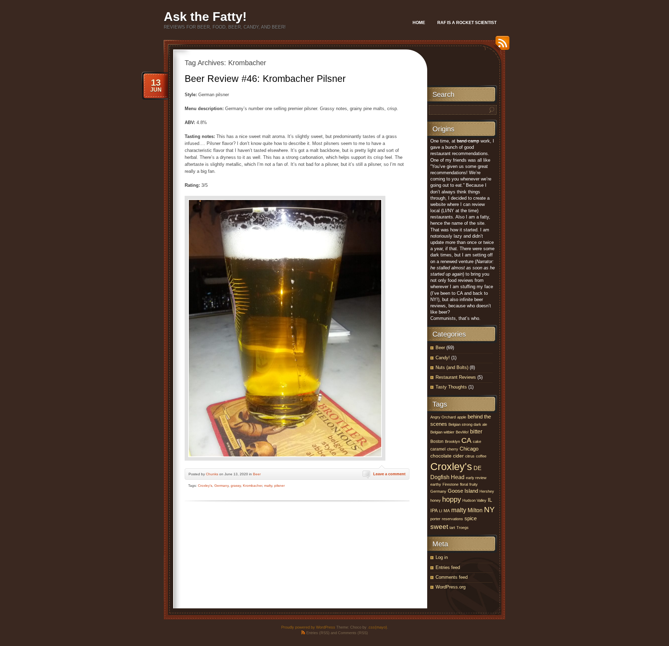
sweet (439, 526)
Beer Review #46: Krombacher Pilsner (265, 79)
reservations (452, 519)
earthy (435, 484)
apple (461, 417)
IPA (434, 510)
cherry (452, 449)
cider (458, 456)
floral (464, 484)
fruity (473, 484)
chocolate (441, 456)
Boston (437, 441)
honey (435, 500)
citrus (470, 456)
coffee (481, 456)
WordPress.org (451, 587)
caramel (438, 449)
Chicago (469, 449)
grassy (236, 485)
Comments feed (452, 577)
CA (466, 440)
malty (268, 485)
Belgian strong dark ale (467, 424)
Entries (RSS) (318, 633)
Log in (442, 557)
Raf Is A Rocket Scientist (467, 22)
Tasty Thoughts (451, 387)
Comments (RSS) (353, 633)
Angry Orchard (443, 417)
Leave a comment (389, 474)
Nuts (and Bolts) (452, 367)
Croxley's (205, 485)
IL (490, 500)
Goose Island (463, 491)
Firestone (451, 484)
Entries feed (448, 567)
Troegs (462, 527)
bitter (476, 431)
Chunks (212, 474)
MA (447, 510)
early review (476, 478)
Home (419, 22)
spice (470, 518)
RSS (500, 45)
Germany (221, 485)
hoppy (451, 499)
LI (440, 511)
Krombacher (252, 485)
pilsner (279, 485)
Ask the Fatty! (205, 16)
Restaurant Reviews (456, 377)
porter (435, 519)
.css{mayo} (377, 627)
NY (489, 509)
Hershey (486, 491)
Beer (257, 474)
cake (477, 441)
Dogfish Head (447, 477)
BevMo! (462, 432)
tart (452, 527)
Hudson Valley (474, 500)
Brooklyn (452, 441)
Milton (475, 510)
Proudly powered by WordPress (308, 627)
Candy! (443, 357)
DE (478, 468)
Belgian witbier (442, 432)
